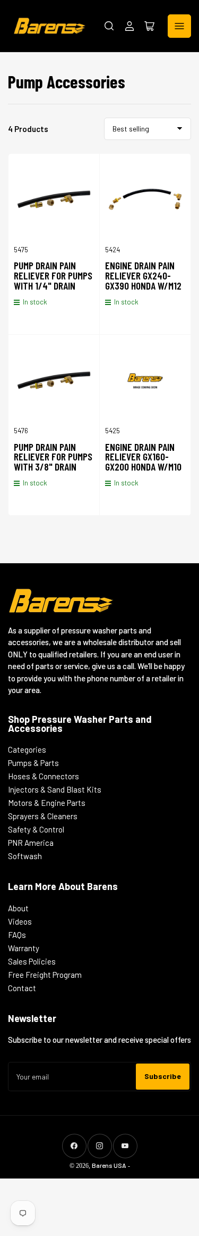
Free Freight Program (45, 974)
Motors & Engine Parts (46, 802)
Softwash (25, 856)
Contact (22, 988)
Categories (27, 749)
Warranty (23, 948)
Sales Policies (32, 961)
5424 (112, 249)
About (18, 908)
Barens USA (109, 1165)
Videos (20, 921)
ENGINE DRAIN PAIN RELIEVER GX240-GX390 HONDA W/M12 (143, 275)
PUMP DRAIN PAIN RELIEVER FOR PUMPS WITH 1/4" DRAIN (53, 275)
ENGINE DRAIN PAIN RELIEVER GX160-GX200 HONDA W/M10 (143, 456)
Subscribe (162, 1076)
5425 (112, 430)
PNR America (31, 842)
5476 (21, 430)
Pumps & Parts (33, 763)
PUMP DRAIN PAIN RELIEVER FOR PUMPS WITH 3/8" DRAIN (53, 456)
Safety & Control (36, 829)
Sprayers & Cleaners (42, 816)
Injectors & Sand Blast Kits (54, 789)
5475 (21, 249)
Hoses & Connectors (43, 776)
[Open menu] (179, 26)
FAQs (17, 935)
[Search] (109, 26)
